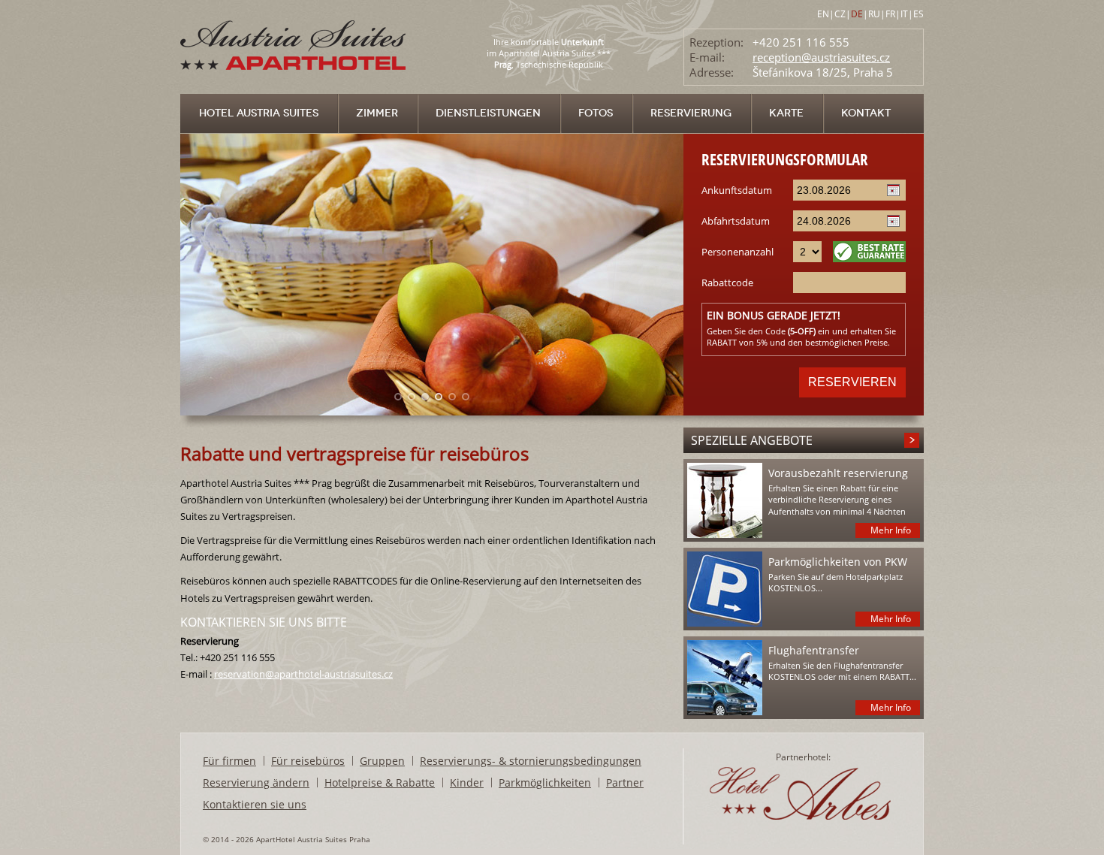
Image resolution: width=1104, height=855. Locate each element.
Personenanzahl (737, 251)
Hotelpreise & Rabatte (379, 782)
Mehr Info (890, 530)
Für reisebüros (308, 761)
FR (890, 14)
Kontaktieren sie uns (254, 804)
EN (823, 14)
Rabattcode (727, 282)
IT (904, 14)
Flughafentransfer (813, 650)
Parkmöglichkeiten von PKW (837, 561)
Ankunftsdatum (736, 190)
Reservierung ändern (256, 782)
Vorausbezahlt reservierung (838, 473)
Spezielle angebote (752, 440)
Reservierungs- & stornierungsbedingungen (530, 761)
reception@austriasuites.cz (821, 57)
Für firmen (229, 761)
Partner (625, 782)
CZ (840, 14)
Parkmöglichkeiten (545, 782)
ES (918, 14)
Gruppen (382, 761)
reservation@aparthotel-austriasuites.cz (303, 674)
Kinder (467, 782)
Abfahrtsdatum (735, 221)
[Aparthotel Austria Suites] (294, 89)
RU (874, 14)
